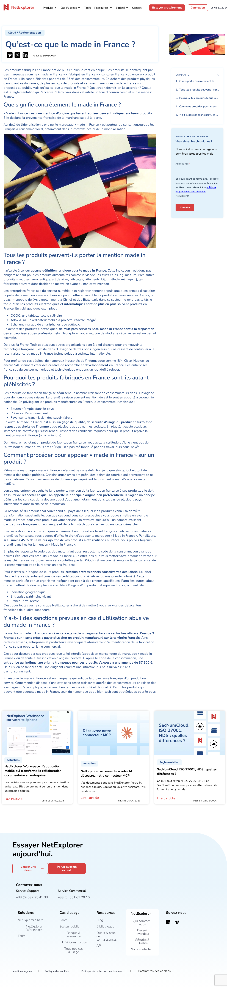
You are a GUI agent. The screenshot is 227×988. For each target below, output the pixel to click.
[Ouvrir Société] (127, 8)
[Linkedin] (168, 922)
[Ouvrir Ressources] (110, 8)
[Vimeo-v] (177, 922)
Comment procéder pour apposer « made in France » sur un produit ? (199, 106)
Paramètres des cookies (154, 971)
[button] (25, 33)
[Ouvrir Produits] (55, 8)
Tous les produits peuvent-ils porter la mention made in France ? (199, 89)
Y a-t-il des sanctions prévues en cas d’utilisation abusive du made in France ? (199, 115)
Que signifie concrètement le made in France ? (199, 81)
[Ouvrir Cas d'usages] (78, 8)
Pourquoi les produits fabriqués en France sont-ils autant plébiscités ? (199, 98)
